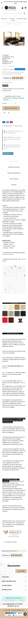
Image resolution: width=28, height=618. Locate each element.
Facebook (3, 122)
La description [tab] (14, 161)
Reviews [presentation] (14, 185)
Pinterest (11, 122)
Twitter (7, 122)
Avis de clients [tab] (14, 179)
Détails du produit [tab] (14, 167)
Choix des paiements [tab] (14, 173)
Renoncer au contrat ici (14, 598)
